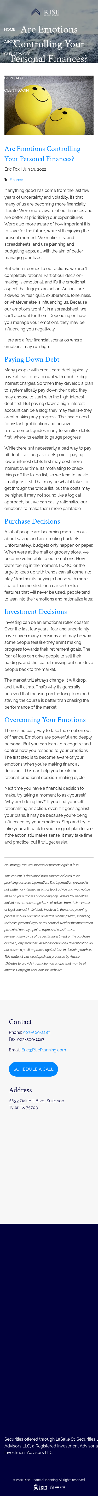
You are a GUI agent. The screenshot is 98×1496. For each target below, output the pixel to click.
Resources (15, 66)
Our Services (17, 53)
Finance (16, 179)
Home (9, 29)
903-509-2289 (36, 1032)
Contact (14, 78)
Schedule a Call (33, 1069)
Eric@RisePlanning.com (43, 1049)
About (10, 41)
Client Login (16, 90)
